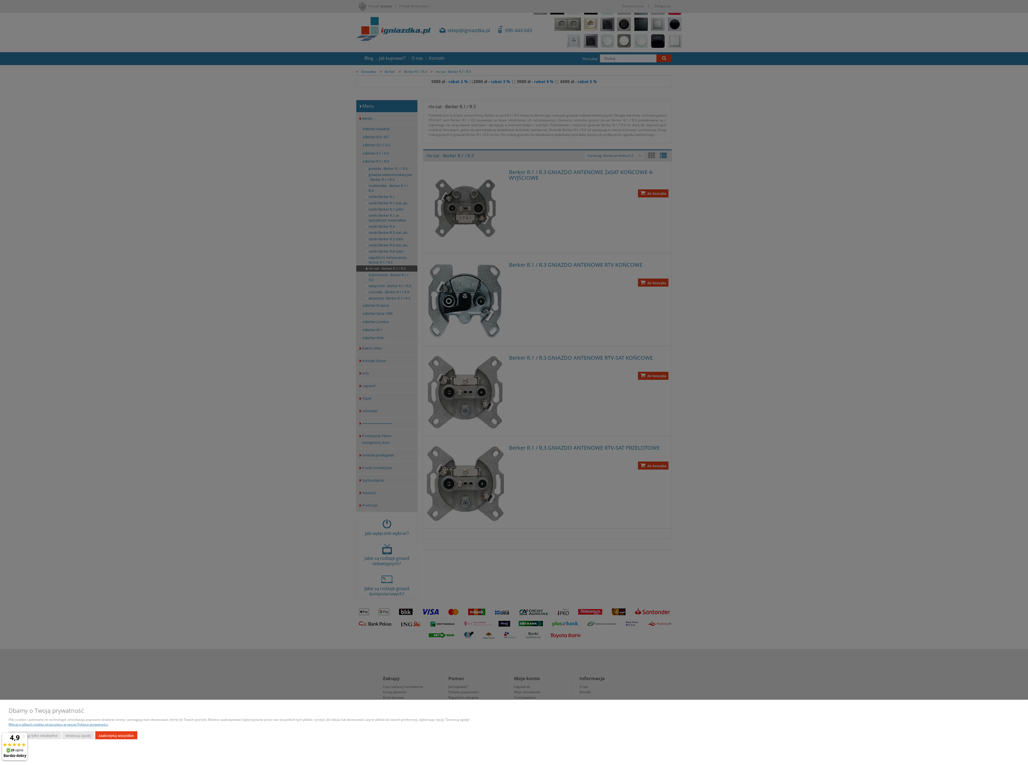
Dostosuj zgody (78, 735)
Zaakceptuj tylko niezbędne (35, 735)
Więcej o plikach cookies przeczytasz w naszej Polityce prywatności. (58, 724)
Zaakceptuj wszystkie (116, 735)
